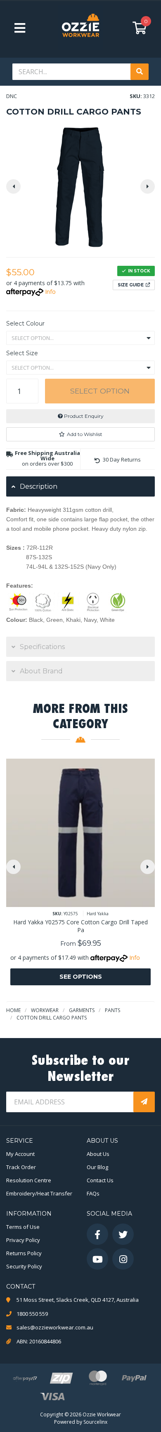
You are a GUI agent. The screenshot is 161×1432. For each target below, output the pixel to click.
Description (38, 486)
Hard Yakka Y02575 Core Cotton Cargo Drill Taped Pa (80, 926)
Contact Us (100, 1180)
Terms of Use (23, 1226)
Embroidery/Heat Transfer (39, 1193)
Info (50, 291)
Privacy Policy (23, 1240)
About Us (98, 1154)
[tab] (80, 486)
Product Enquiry (83, 416)
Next (147, 186)
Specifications (42, 647)
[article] (80, 878)
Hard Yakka (98, 913)
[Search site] (139, 71)
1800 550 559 (32, 1313)
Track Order (21, 1167)
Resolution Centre (28, 1180)
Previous (13, 186)
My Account (20, 1154)
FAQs (93, 1193)
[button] (80, 434)
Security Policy (24, 1266)
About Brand (41, 671)
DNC (11, 96)
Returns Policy (24, 1253)
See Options (80, 976)
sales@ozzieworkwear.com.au (55, 1327)
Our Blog (97, 1167)
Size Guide (131, 285)
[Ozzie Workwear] (80, 27)
